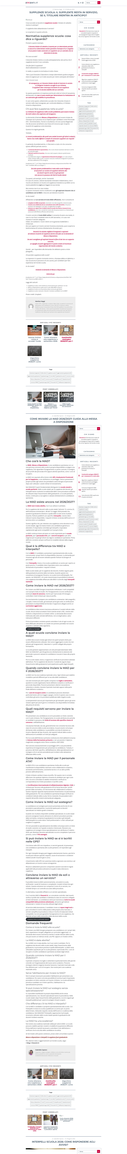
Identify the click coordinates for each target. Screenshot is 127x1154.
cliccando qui (56, 228)
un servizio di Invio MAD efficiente (48, 200)
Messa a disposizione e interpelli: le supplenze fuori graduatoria (46, 1037)
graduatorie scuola (61, 376)
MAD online (43, 373)
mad (43, 379)
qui (40, 185)
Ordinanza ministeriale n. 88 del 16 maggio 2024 (44, 511)
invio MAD (52, 376)
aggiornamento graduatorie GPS (64, 373)
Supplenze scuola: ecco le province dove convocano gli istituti (45, 289)
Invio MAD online (45, 215)
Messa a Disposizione (35, 379)
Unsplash (38, 294)
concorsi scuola (49, 379)
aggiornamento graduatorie (34, 376)
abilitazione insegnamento (64, 382)
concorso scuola (70, 376)
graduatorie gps (45, 376)
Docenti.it (35, 1043)
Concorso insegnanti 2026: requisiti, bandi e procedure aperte (89, 88)
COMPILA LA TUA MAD (33, 629)
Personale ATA (54, 382)
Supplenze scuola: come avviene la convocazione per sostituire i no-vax (47, 285)
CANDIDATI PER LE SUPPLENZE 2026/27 (38, 919)
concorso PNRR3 (34, 382)
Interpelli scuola (57, 379)
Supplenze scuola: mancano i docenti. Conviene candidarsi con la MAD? (47, 291)
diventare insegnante (34, 373)
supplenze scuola (51, 373)
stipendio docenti (66, 379)
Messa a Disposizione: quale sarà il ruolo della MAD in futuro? (45, 287)
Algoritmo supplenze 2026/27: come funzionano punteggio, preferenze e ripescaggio (90, 81)
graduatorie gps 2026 (44, 382)
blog (28, 1043)
